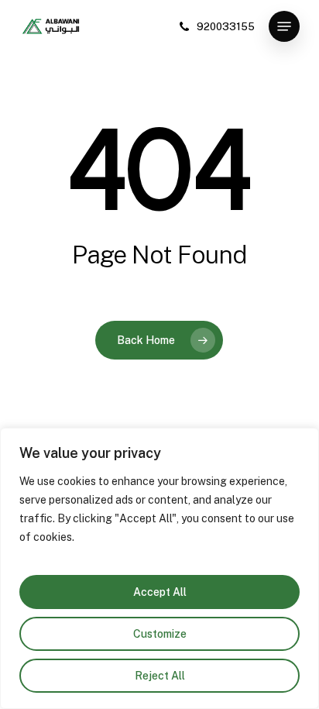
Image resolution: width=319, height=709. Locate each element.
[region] (159, 568)
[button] (284, 26)
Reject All (160, 675)
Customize (160, 634)
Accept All (160, 592)
